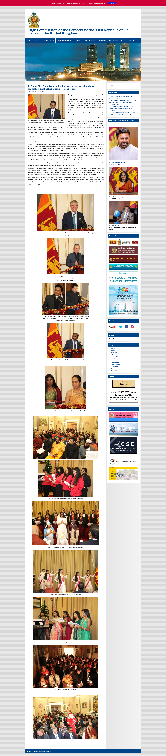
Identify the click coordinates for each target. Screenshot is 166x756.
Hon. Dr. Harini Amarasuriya (116, 197)
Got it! (111, 3)
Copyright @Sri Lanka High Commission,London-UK (39, 751)
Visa (112, 368)
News (43, 91)
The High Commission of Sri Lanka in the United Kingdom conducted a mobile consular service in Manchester (122, 108)
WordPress (130, 751)
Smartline (137, 751)
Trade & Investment (90, 40)
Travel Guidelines (115, 362)
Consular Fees (113, 40)
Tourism (78, 40)
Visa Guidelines (114, 370)
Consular (113, 348)
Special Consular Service (117, 104)
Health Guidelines (115, 352)
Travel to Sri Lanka (115, 364)
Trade (112, 360)
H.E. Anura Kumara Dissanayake (117, 162)
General (113, 350)
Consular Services (48, 40)
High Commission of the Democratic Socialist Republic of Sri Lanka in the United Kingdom (78, 31)
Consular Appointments (64, 40)
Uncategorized (114, 366)
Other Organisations (116, 356)
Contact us (131, 40)
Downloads (102, 40)
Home (28, 40)
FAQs (122, 40)
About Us (37, 40)
